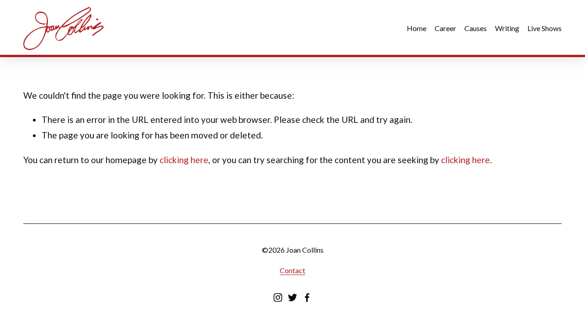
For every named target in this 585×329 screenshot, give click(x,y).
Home (416, 28)
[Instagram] (277, 297)
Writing (507, 28)
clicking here (184, 159)
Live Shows (544, 28)
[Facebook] (307, 297)
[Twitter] (292, 297)
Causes (475, 28)
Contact (292, 270)
